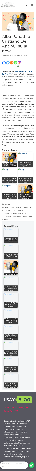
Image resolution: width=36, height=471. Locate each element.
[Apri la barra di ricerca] (26, 5)
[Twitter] (8, 62)
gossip (7, 204)
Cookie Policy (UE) (11, 411)
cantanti (18, 207)
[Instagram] (19, 62)
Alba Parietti (9, 207)
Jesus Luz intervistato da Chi (15, 214)
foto (9, 210)
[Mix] (12, 62)
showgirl (21, 210)
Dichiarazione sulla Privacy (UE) (16, 408)
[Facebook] (4, 62)
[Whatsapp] (15, 62)
